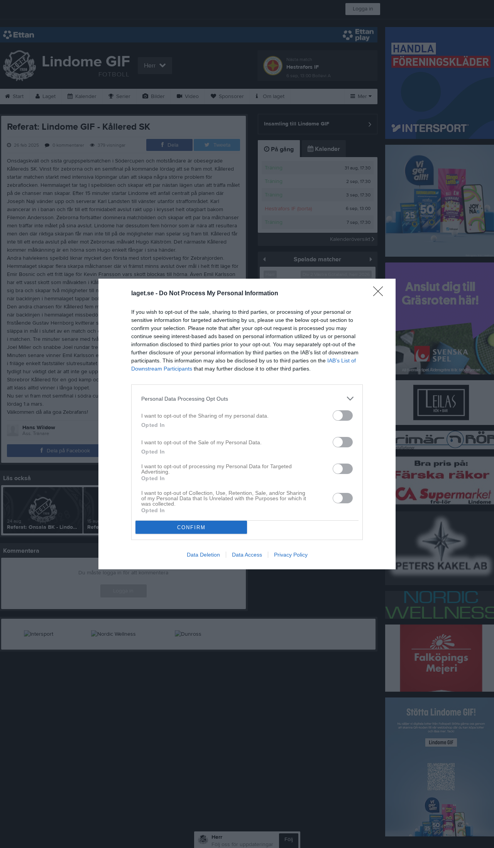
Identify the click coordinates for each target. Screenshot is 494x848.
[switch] (343, 415)
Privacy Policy (291, 555)
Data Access (247, 555)
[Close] (380, 293)
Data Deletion (203, 555)
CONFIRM (191, 527)
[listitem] (247, 398)
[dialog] (247, 424)
